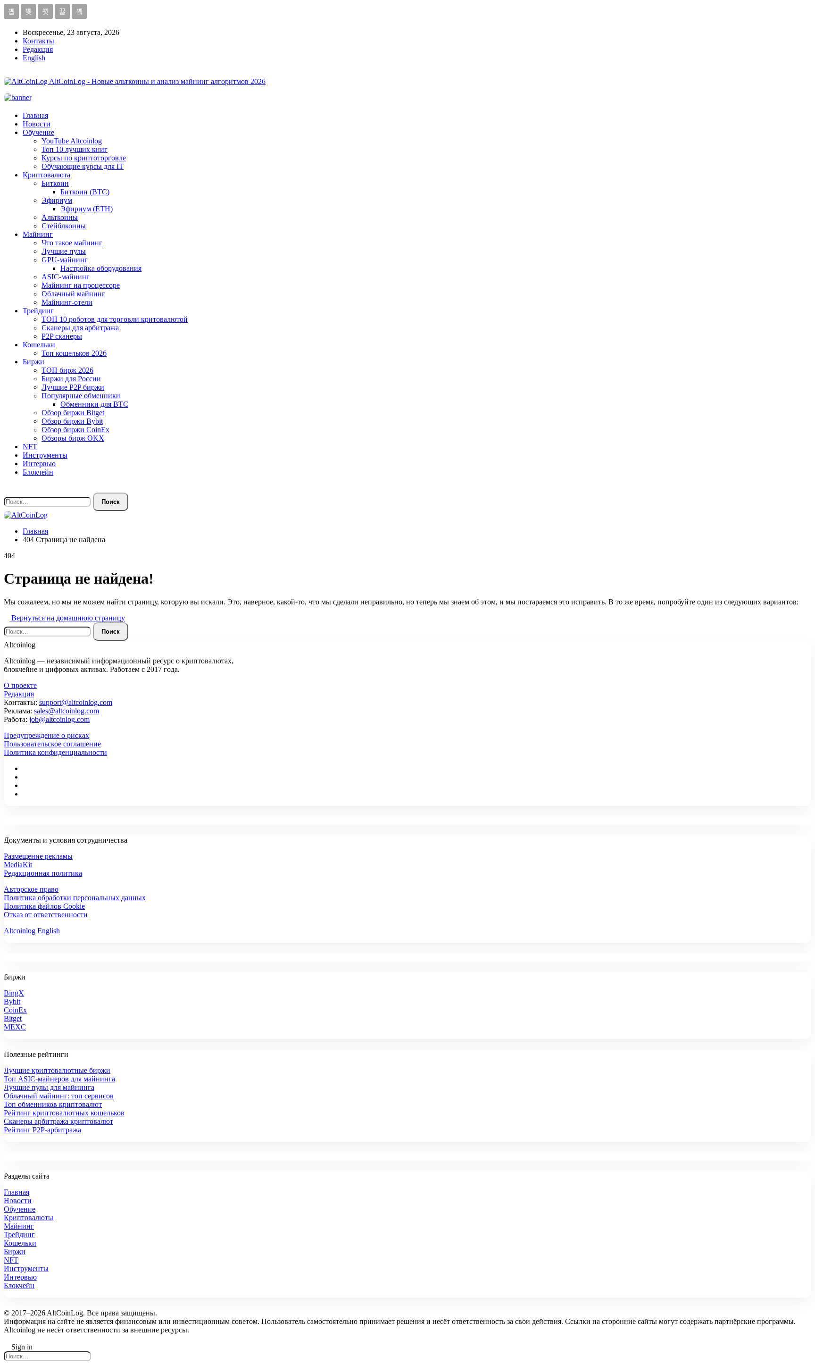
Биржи (33, 362)
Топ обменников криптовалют (53, 1104)
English (34, 58)
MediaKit (18, 865)
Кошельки (39, 345)
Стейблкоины (64, 226)
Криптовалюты (28, 1218)
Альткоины (60, 217)
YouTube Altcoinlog (72, 141)
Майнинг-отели (67, 302)
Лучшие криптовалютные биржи (57, 1070)
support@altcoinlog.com (75, 702)
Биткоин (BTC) (84, 192)
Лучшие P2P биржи (73, 387)
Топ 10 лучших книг (75, 149)
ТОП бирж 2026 (67, 370)
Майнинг (38, 234)
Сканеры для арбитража (80, 328)
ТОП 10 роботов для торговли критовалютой (115, 319)
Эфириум (57, 200)
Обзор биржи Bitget (73, 413)
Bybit (12, 1001)
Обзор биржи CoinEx (75, 430)
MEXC (15, 1027)
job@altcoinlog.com (59, 719)
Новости (36, 124)
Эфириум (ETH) (86, 209)
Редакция (38, 49)
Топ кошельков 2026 (74, 353)
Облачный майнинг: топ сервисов (59, 1096)
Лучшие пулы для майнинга (49, 1087)
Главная (35, 115)
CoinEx (15, 1010)
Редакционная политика (43, 873)
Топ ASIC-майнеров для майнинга (59, 1079)
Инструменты (45, 455)
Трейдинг (38, 311)
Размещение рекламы (38, 856)
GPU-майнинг (65, 260)
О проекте (20, 685)
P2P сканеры (62, 336)
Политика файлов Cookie (44, 906)
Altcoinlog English (32, 931)
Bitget (13, 1018)
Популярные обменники (81, 396)
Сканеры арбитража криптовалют (58, 1121)
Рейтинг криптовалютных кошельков (64, 1113)
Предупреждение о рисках (46, 735)
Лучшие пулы (64, 251)
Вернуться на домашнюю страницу (67, 618)
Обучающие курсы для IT (83, 166)
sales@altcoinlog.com (66, 711)
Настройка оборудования (100, 268)
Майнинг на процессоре (81, 285)
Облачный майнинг (73, 294)
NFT (30, 447)
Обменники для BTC (94, 404)
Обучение (38, 132)
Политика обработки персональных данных (75, 898)
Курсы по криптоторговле (84, 158)
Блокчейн (38, 472)
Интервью (39, 464)
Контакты (38, 41)
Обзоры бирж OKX (73, 438)
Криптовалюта (46, 175)
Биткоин (55, 183)
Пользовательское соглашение (52, 744)
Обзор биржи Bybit (72, 421)
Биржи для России (71, 379)
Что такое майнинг (72, 243)
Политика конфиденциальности (55, 752)
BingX (14, 993)
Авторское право (31, 889)
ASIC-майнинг (66, 277)
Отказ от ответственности (46, 915)
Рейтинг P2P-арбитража (42, 1130)
